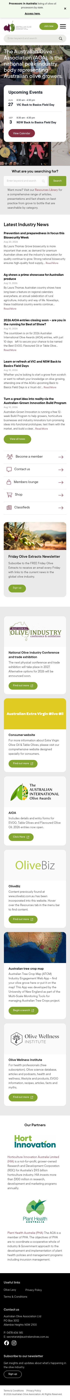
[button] (65, 9)
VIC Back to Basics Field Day (35, 105)
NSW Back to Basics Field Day (36, 122)
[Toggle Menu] (63, 26)
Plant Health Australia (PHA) (25, 1233)
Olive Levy (10, 1290)
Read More (52, 263)
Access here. (32, 13)
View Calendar (21, 133)
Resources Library (46, 190)
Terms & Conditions (15, 1297)
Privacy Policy (33, 1290)
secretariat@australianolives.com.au (28, 1337)
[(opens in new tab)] (35, 631)
